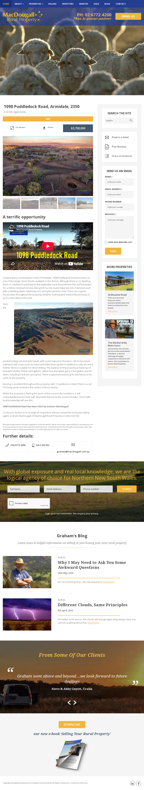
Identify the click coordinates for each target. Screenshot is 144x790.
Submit (126, 489)
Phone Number (113, 202)
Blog (107, 3)
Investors (68, 3)
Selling (52, 3)
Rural (62, 557)
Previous (69, 702)
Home (6, 3)
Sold (96, 3)
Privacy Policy (45, 783)
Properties (35, 3)
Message (110, 214)
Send (113, 251)
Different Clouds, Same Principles (92, 604)
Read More (108, 581)
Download (72, 724)
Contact (121, 3)
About (18, 3)
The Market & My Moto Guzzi (117, 344)
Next (75, 702)
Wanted (83, 3)
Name (108, 177)
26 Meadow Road (117, 294)
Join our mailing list (120, 242)
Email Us (128, 16)
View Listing (112, 311)
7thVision (84, 783)
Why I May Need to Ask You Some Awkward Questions (92, 565)
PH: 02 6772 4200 (94, 15)
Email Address (113, 189)
